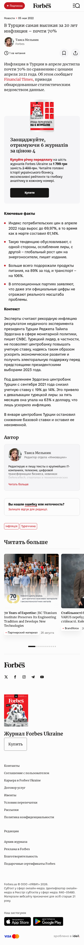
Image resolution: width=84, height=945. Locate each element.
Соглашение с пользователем (26, 773)
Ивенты (10, 795)
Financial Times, (19, 79)
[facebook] (15, 676)
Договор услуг (14, 788)
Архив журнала (15, 842)
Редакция (11, 831)
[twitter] (6, 676)
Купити (30, 192)
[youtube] (42, 676)
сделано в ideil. (66, 936)
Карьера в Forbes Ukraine (22, 780)
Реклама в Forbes (17, 849)
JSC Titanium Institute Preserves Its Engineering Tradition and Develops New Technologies (30, 619)
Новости (9, 18)
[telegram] (33, 676)
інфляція (12, 526)
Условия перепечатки (20, 802)
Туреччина (28, 526)
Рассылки (11, 810)
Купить (15, 744)
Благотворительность (21, 856)
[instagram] (24, 676)
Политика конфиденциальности (29, 817)
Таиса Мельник (27, 40)
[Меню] (76, 5)
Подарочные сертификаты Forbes (29, 864)
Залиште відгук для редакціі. (28, 509)
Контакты (12, 766)
